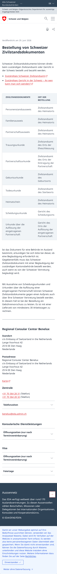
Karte (5, 380)
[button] (52, 494)
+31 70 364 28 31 (11, 393)
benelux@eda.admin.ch (14, 413)
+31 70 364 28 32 (11, 397)
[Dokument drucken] (47, 29)
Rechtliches (30, 556)
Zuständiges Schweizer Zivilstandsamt (25, 75)
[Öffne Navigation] (53, 18)
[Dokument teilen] (53, 29)
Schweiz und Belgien (18, 19)
